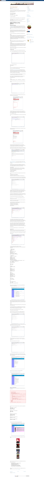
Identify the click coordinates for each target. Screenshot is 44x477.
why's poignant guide (29, 16)
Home (18, 471)
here (12, 8)
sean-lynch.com (28, 21)
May (28, 8)
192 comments (18, 469)
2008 (28, 7)
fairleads (22, 2)
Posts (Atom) (14, 472)
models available (23, 162)
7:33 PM (16, 469)
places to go (15, 161)
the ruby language (28, 15)
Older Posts (25, 471)
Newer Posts (11, 471)
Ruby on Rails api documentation (16, 69)
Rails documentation (13, 162)
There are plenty (11, 161)
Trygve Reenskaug (12, 26)
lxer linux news (28, 20)
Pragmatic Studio (28, 29)
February (29, 9)
